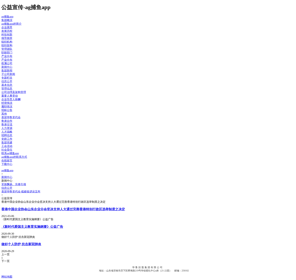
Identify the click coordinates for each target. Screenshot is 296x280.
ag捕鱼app (7, 16)
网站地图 (6, 276)
